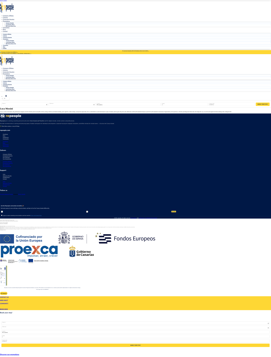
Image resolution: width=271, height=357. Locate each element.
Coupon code (211, 103)
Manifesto (5, 134)
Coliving (5, 36)
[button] (6, 96)
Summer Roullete (10, 23)
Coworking (6, 28)
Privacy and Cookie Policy (36, 215)
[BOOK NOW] (0, 306)
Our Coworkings (7, 159)
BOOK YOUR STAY (263, 104)
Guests (163, 103)
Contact (5, 31)
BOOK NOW (4, 309)
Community (6, 139)
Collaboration (6, 177)
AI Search (4, 293)
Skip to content (3, 0)
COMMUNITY (4, 303)
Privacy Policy (134, 218)
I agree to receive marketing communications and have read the (22, 215)
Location (98, 103)
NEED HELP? (4, 300)
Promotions (6, 21)
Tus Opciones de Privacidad (151, 218)
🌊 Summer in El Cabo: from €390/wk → (9, 52)
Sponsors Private (7, 176)
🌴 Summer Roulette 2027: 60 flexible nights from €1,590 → (135, 50)
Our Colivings (6, 157)
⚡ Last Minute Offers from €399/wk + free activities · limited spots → (15, 53)
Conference (6, 137)
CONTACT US (4, 297)
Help (4, 174)
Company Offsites (8, 16)
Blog (4, 47)
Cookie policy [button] (141, 218)
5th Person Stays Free (11, 26)
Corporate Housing (7, 37)
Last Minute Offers (10, 24)
